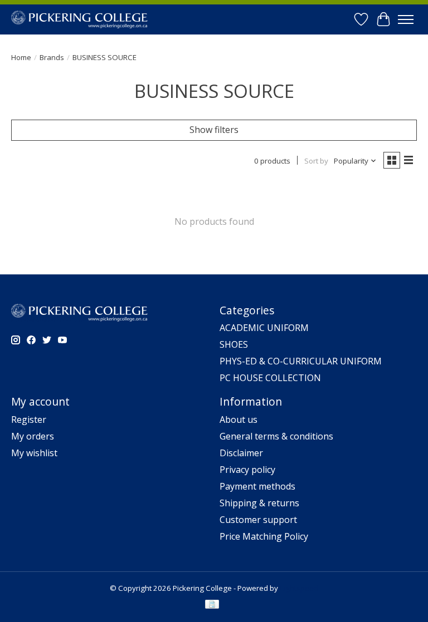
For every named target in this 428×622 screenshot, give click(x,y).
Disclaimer (241, 453)
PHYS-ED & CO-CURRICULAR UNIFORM (301, 361)
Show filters (214, 130)
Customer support (258, 520)
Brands (52, 57)
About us (238, 419)
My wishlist (34, 453)
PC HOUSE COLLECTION (270, 378)
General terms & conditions (276, 436)
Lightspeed (299, 588)
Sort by (316, 161)
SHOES (234, 344)
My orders (32, 436)
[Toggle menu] (406, 19)
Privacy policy (247, 469)
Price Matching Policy (264, 536)
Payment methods (257, 486)
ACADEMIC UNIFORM (264, 328)
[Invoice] (212, 605)
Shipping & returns (259, 503)
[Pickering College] (79, 19)
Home (21, 57)
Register (28, 419)
